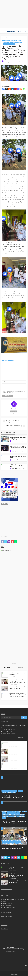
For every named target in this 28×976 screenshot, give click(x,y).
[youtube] (12, 542)
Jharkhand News (7, 42)
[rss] (25, 857)
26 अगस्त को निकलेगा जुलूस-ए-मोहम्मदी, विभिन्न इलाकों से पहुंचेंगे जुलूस (17, 438)
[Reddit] (9, 89)
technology (13, 816)
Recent (21, 667)
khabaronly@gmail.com (11, 731)
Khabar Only (6, 61)
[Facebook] (3, 89)
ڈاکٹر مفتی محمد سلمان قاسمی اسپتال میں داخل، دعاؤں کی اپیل (17, 687)
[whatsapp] (15, 542)
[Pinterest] (15, 89)
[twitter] (5, 542)
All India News (6, 40)
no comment (4, 62)
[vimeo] (18, 857)
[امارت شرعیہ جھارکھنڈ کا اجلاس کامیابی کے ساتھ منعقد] (4, 675)
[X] (6, 89)
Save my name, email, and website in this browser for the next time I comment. (14, 392)
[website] (14, 414)
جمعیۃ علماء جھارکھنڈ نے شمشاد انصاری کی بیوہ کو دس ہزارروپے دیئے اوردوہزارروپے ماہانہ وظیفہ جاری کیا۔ (17, 681)
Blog (19, 40)
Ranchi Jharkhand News (8, 43)
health (4, 792)
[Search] (26, 31)
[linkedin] (9, 857)
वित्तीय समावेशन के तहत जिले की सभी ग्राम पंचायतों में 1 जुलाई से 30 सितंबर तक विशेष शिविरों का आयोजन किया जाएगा (13, 847)
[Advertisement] (14, 14)
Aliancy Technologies (11, 733)
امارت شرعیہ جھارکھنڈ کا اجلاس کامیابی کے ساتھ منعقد (17, 673)
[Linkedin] (12, 89)
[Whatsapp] (24, 89)
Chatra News (14, 790)
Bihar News (14, 40)
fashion (20, 790)
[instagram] (9, 542)
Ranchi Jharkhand (17, 42)
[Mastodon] (18, 89)
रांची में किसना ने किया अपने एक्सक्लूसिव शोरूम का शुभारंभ (18, 466)
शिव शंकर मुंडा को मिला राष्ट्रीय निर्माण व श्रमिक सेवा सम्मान (18, 457)
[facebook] (2, 542)
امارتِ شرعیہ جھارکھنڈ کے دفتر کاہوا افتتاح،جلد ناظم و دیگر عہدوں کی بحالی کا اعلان (14, 822)
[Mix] (21, 89)
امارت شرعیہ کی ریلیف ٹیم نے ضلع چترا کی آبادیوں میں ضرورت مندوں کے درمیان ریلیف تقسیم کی (13, 796)
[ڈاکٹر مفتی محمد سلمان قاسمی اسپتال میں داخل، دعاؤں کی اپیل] (4, 688)
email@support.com (10, 907)
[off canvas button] (2, 31)
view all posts (13, 411)
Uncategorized (21, 816)
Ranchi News (5, 816)
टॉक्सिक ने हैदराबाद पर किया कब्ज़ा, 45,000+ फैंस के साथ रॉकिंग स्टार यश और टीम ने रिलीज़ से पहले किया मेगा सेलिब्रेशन (18, 448)
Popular (8, 667)
